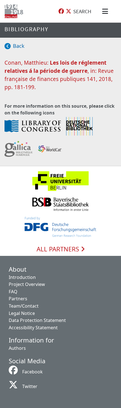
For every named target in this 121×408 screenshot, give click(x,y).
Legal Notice (22, 313)
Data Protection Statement (37, 320)
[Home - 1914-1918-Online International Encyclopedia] (15, 11)
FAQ (13, 291)
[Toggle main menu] (106, 11)
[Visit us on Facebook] (61, 11)
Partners (18, 299)
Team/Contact (24, 306)
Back (18, 45)
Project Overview (27, 284)
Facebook (32, 372)
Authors (17, 348)
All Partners (59, 249)
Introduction (22, 277)
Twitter (29, 386)
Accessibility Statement (33, 327)
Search (82, 11)
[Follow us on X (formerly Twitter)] (68, 11)
